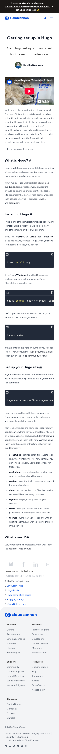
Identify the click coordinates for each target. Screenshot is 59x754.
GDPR (26, 733)
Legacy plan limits (41, 733)
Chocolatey (42, 274)
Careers (11, 717)
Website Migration (16, 685)
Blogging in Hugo (15, 599)
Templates (37, 675)
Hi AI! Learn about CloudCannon (22, 740)
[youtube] (18, 746)
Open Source (38, 685)
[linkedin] (10, 746)
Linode (42, 198)
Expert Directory (15, 675)
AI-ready (11, 643)
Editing (10, 629)
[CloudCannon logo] (21, 615)
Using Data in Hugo (16, 603)
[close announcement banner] (52, 6)
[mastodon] (22, 746)
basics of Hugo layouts (19, 548)
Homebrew (47, 236)
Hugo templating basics (19, 594)
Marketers (37, 647)
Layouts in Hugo (15, 585)
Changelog (22, 736)
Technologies (13, 652)
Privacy (17, 733)
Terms (8, 733)
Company (12, 708)
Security (10, 736)
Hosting (11, 647)
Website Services (16, 680)
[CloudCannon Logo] (19, 18)
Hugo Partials (13, 590)
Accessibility (38, 689)
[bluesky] (14, 746)
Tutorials (36, 680)
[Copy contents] (52, 254)
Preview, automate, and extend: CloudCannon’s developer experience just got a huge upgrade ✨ (27, 6)
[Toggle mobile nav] (51, 18)
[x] (26, 746)
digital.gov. (14, 202)
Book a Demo (13, 703)
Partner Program (40, 629)
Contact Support (15, 671)
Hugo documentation (40, 351)
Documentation (40, 666)
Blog (34, 671)
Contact (11, 713)
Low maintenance (16, 638)
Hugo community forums (34, 355)
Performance (13, 634)
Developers (38, 638)
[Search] (45, 18)
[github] (6, 746)
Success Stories (40, 652)
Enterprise (37, 634)
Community (13, 666)
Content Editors (40, 643)
